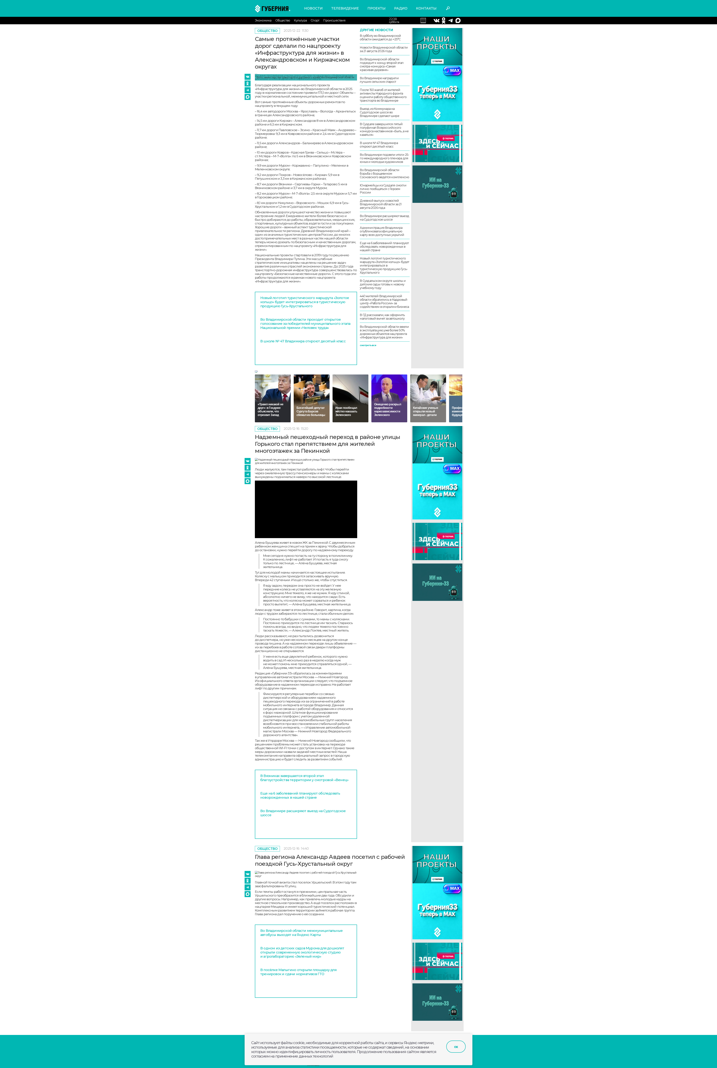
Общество (282, 20)
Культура (300, 20)
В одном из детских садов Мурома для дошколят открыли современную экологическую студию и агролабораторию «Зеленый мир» (302, 952)
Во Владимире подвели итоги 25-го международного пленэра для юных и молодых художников (384, 158)
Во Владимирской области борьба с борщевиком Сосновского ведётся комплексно (384, 173)
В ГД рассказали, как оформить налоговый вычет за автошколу (382, 316)
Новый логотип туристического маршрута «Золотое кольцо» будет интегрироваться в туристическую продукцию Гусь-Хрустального (304, 302)
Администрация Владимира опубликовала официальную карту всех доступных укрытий (382, 231)
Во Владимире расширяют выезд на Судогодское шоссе (384, 217)
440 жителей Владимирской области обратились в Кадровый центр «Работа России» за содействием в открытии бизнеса (384, 301)
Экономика (263, 20)
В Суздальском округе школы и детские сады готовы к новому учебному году (383, 284)
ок (456, 1047)
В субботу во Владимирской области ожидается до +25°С (380, 37)
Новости (313, 8)
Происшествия (334, 20)
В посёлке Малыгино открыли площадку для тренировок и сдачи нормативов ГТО (298, 972)
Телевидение (345, 8)
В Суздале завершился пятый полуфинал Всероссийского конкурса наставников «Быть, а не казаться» (384, 129)
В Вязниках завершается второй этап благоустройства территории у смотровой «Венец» (304, 778)
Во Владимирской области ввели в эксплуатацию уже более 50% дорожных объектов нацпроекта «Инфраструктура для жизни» (384, 332)
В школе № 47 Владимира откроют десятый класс (303, 341)
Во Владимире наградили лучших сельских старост (379, 79)
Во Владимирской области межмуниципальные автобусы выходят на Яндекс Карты (301, 933)
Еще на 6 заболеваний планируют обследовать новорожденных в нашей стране (384, 246)
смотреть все (368, 345)
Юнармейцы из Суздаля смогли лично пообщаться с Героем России (383, 189)
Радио (400, 8)
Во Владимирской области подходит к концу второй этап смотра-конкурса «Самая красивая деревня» (381, 65)
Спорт (315, 20)
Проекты (376, 8)
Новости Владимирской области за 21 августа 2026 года (384, 49)
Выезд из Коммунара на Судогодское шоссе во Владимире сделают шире (379, 112)
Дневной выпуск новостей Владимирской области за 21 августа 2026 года (380, 204)
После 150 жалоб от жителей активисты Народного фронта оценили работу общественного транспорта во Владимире (383, 95)
